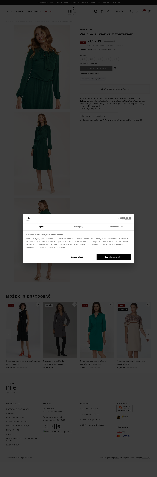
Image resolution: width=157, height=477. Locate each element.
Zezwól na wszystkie (113, 257)
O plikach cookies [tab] (115, 227)
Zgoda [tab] (42, 227)
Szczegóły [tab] (78, 227)
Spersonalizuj (77, 257)
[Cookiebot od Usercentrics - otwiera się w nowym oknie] (120, 218)
